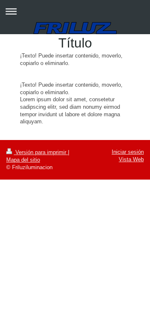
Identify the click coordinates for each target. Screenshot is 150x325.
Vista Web (131, 159)
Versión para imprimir (41, 152)
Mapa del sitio (23, 160)
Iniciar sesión (128, 152)
